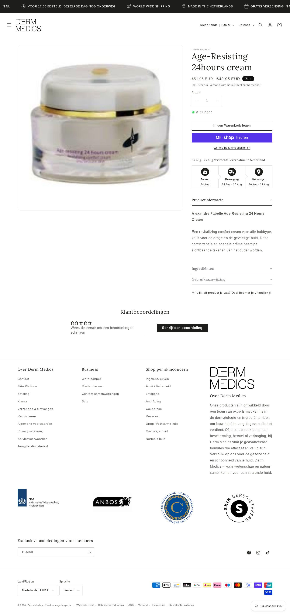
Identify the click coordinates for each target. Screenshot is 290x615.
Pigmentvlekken (157, 379)
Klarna (22, 401)
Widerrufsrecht (85, 605)
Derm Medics (36, 605)
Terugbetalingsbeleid (33, 446)
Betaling (24, 394)
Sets (85, 401)
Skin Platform (27, 386)
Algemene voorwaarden (35, 423)
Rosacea (152, 416)
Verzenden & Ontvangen (35, 408)
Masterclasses (92, 386)
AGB (131, 605)
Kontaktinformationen (181, 605)
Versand (215, 85)
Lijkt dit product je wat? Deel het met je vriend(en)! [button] (234, 292)
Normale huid (155, 438)
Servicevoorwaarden (33, 438)
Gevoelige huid (157, 431)
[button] (9, 25)
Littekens (152, 394)
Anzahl (196, 92)
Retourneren (27, 416)
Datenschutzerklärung (111, 605)
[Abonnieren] (89, 552)
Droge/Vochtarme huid (162, 423)
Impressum (158, 605)
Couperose (154, 408)
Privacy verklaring (31, 431)
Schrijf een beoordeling (182, 328)
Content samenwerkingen (100, 394)
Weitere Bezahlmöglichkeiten (232, 147)
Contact (23, 379)
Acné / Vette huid (158, 386)
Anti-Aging (153, 401)
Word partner (91, 379)
